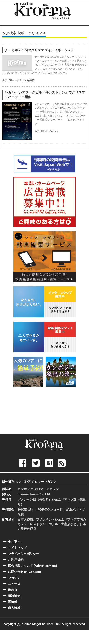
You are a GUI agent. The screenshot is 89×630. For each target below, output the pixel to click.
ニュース (14, 583)
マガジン (14, 577)
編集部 (31, 80)
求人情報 (14, 607)
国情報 (12, 601)
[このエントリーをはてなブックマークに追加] (49, 463)
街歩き (12, 589)
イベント (21, 80)
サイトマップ (17, 547)
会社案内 (14, 541)
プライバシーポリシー (23, 553)
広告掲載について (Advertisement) (32, 565)
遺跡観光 (14, 595)
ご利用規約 (16, 559)
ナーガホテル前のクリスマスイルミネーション (39, 50)
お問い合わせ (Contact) (24, 571)
